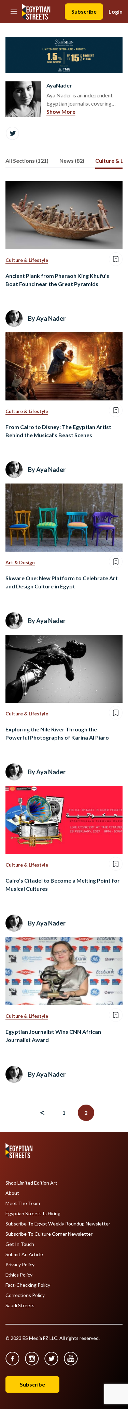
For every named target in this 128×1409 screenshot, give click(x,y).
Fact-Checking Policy (27, 1285)
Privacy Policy (19, 1264)
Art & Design (20, 562)
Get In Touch (19, 1244)
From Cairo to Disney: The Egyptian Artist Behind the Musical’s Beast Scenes (58, 431)
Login (116, 11)
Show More (60, 111)
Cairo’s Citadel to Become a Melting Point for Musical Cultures (62, 884)
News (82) (71, 160)
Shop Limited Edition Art (31, 1183)
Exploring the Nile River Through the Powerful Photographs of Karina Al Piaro (57, 733)
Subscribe (84, 11)
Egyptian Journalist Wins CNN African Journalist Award (53, 1035)
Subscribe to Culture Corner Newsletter (49, 1234)
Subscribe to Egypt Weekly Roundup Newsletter (57, 1223)
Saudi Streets (19, 1305)
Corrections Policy (25, 1295)
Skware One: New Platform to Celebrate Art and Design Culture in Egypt (61, 582)
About (12, 1193)
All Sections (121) (26, 160)
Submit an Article (24, 1254)
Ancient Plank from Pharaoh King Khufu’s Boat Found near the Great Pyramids (57, 279)
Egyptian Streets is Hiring (32, 1213)
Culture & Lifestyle (26, 260)
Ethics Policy (18, 1275)
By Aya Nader (47, 318)
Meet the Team (22, 1203)
